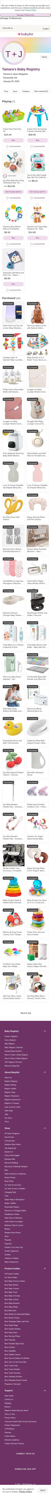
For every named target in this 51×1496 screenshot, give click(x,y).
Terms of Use (10, 1414)
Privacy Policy (30, 10)
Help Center (9, 1396)
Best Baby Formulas (12, 1296)
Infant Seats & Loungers (14, 1222)
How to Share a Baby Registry (16, 1058)
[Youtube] (40, 1459)
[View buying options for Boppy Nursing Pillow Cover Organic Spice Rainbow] (37, 855)
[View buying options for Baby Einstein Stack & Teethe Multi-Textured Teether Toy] (13, 887)
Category (26, 91)
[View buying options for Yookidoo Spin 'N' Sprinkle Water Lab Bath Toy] (13, 344)
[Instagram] (17, 1459)
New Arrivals (9, 1137)
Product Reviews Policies (14, 1444)
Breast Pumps (10, 1177)
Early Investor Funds (12, 1107)
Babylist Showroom (12, 1096)
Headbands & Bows (12, 1214)
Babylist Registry (11, 1081)
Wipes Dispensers (11, 1262)
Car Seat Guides (11, 1277)
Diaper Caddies (10, 1203)
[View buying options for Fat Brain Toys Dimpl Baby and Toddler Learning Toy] (13, 951)
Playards (8, 1240)
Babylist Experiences (13, 1100)
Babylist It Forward (12, 1103)
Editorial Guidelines (12, 1440)
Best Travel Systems (13, 1373)
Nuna (6, 1236)
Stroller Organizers (12, 1251)
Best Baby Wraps (11, 1307)
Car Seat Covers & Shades (15, 1189)
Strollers (8, 1255)
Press (7, 1122)
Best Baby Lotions (12, 1299)
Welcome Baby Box (12, 1066)
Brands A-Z (9, 1152)
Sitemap (8, 1432)
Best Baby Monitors (12, 1303)
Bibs (6, 1170)
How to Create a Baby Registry (16, 1055)
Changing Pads (10, 1192)
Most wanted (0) (41, 91)
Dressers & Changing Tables (15, 1211)
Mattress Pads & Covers (14, 1225)
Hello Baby (9, 1111)
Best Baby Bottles (11, 1285)
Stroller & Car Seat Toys (14, 1247)
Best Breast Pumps (12, 1318)
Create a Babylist (11, 1036)
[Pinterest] (28, 1459)
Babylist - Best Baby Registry (25, 34)
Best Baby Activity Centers (15, 1281)
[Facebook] (23, 1459)
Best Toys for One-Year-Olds (15, 1362)
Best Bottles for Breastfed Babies (17, 1314)
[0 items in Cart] (47, 34)
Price (6, 91)
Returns (7, 1407)
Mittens (7, 1229)
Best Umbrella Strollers (13, 1377)
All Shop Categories (12, 1133)
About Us (8, 1078)
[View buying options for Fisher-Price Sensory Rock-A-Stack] (37, 919)
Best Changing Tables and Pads (17, 1321)
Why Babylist (10, 1044)
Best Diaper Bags (11, 1325)
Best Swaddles (10, 1351)
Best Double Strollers (13, 1329)
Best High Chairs (11, 1333)
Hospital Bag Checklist (13, 1051)
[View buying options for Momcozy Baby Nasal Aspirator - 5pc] (13, 663)
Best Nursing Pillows (12, 1336)
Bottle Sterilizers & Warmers (15, 1174)
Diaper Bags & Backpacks (15, 1200)
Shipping (8, 1403)
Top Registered (10, 1148)
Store (15, 91)
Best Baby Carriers (12, 1288)
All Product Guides (12, 1274)
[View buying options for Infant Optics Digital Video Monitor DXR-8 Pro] (37, 568)
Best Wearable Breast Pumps (16, 1380)
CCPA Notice (9, 1429)
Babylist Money (10, 1085)
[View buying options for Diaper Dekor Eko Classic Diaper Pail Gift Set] (37, 951)
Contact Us (9, 1399)
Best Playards (10, 1340)
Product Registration (12, 1425)
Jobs (6, 1114)
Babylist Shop (10, 1092)
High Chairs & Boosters (13, 1218)
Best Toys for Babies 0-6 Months (17, 1358)
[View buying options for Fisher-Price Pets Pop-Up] (13, 116)
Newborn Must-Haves (13, 1144)
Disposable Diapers (12, 1207)
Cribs (6, 1196)
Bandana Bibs (10, 1159)
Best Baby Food (11, 1292)
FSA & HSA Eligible (12, 1155)
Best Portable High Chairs (14, 1344)
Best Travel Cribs (11, 1366)
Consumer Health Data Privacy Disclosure (20, 1422)
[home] (25, 1027)
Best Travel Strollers (12, 1369)
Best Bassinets (10, 1311)
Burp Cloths (9, 1181)
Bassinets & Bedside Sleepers (16, 1167)
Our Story (8, 1118)
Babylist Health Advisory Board (16, 1410)
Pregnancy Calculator (13, 1384)
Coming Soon (10, 1141)
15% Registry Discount (13, 1062)
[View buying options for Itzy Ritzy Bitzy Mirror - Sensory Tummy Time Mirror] (37, 983)
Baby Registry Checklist (14, 1047)
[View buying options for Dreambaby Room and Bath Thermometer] (13, 727)
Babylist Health (10, 1089)
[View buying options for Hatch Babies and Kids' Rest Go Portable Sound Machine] (37, 440)
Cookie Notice (10, 1436)
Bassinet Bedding (11, 1163)
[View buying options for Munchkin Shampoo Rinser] (37, 759)
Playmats (8, 1244)
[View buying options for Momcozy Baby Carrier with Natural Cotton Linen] (37, 312)
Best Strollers (10, 1347)
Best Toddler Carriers (13, 1355)
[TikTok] (11, 1459)
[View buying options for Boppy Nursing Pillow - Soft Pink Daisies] (37, 504)
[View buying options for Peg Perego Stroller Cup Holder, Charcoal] (37, 600)
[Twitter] (34, 1459)
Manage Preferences (25, 15)
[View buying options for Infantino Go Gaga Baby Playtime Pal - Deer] (37, 213)
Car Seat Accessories (13, 1185)
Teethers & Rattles (12, 1258)
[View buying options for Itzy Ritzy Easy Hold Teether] (13, 504)
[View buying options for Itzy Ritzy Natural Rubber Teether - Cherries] (13, 759)
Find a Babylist (10, 1040)
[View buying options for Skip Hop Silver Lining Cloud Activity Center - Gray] (13, 983)
